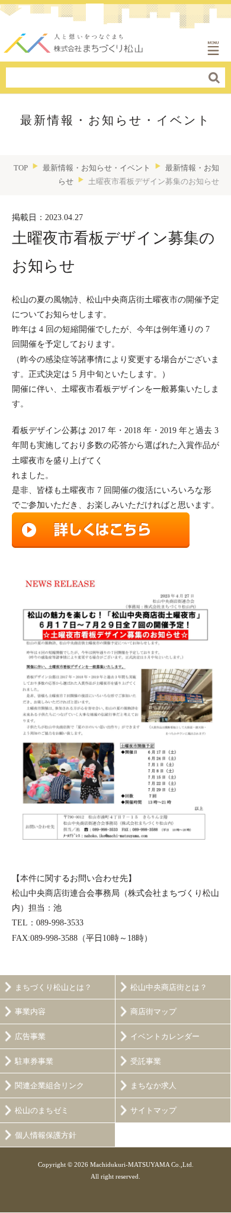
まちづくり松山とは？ (53, 987)
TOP (21, 167)
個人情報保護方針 (45, 1135)
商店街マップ (153, 1012)
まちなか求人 (153, 1086)
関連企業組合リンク (49, 1086)
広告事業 (30, 1037)
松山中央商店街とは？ (168, 987)
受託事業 (145, 1061)
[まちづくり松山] (74, 40)
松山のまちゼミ (42, 1110)
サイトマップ (153, 1110)
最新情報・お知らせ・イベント (96, 167)
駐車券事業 (34, 1061)
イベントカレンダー (165, 1037)
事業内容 (30, 1012)
